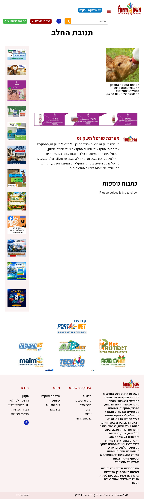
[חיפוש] (68, 21)
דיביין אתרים (22, 495)
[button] (109, 11)
